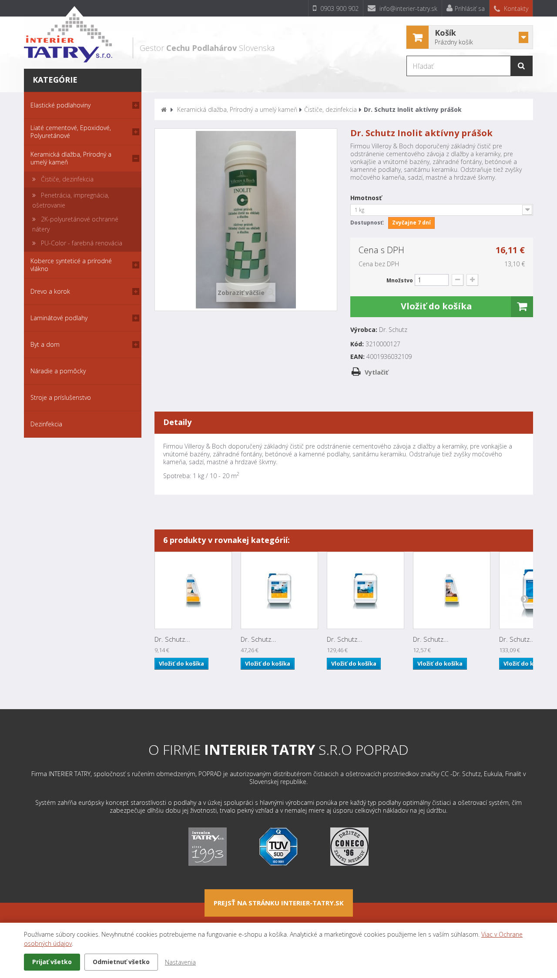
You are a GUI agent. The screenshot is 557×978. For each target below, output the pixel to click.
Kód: (357, 344)
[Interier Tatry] (68, 34)
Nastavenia (180, 962)
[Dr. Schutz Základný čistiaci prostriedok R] (193, 590)
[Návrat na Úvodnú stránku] (164, 109)
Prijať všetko (52, 962)
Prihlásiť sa (470, 8)
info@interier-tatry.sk (407, 8)
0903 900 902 (339, 8)
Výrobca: (363, 330)
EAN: (357, 357)
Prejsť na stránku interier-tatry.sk (279, 902)
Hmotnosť (366, 198)
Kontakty (515, 8)
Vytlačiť (376, 372)
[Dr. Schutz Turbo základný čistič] (365, 590)
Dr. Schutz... (172, 639)
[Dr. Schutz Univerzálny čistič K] (451, 590)
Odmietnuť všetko (121, 962)
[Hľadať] (521, 66)
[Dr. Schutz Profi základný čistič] (279, 590)
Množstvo (399, 280)
